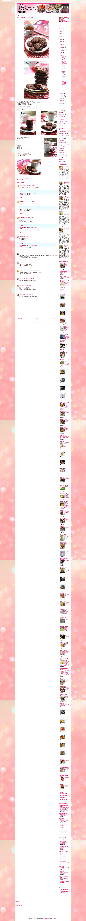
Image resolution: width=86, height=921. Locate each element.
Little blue (21, 278)
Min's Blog (62, 368)
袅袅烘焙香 (62, 510)
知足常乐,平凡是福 (63, 799)
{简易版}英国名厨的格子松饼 (67, 710)
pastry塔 (60, 148)
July (62, 52)
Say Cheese (67, 352)
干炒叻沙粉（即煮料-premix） (67, 603)
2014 (61, 42)
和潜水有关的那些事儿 (64, 878)
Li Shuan (21, 253)
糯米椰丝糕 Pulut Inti (66, 246)
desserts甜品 (61, 138)
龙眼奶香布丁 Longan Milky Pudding (63, 73)
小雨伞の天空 (62, 797)
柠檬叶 (61, 784)
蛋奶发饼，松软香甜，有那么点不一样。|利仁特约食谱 (64, 833)
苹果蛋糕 (66, 619)
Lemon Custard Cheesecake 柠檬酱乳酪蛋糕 (66, 213)
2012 (61, 100)
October (63, 47)
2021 (61, 33)
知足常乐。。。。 (63, 289)
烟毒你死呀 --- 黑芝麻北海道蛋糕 (67, 688)
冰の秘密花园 (62, 294)
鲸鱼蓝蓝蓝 (21, 236)
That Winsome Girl (64, 851)
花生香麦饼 (67, 412)
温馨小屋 (62, 703)
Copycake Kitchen (64, 626)
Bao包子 (60, 112)
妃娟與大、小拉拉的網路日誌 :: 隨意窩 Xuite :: (64, 825)
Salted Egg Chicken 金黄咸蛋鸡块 (67, 370)
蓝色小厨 (62, 634)
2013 (61, 98)
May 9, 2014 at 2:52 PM (28, 217)
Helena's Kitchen (63, 310)
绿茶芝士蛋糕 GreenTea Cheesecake (64, 62)
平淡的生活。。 (63, 725)
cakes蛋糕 (61, 119)
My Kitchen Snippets (64, 567)
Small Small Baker (63, 534)
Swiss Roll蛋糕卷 (62, 159)
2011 (61, 101)
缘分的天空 (62, 750)
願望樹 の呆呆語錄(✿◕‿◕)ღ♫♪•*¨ (63, 695)
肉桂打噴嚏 (62, 818)
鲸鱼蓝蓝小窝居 (63, 686)
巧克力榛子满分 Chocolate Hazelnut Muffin (63, 88)
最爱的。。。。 (63, 601)
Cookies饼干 (22, 179)
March (62, 93)
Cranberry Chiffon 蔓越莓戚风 (66, 167)
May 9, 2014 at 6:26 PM (27, 253)
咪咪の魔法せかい (63, 593)
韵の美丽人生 (62, 526)
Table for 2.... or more (64, 402)
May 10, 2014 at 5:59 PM (26, 285)
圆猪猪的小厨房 (63, 861)
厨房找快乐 (62, 359)
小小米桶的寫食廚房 (64, 889)
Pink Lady (24, 193)
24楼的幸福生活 (63, 841)
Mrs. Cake (62, 871)
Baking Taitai (63, 467)
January (63, 96)
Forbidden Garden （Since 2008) (64, 717)
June (62, 53)
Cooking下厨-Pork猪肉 (63, 131)
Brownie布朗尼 (62, 117)
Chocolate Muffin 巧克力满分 (66, 182)
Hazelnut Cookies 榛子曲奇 (66, 197)
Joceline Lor (21, 201)
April (62, 91)
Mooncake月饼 (62, 142)
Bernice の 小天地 (63, 419)
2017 (61, 38)
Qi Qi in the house (23, 262)
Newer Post (20, 318)
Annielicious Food (64, 501)
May (62, 55)
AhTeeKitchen (63, 518)
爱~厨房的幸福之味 (63, 326)
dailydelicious (63, 263)
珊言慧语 (62, 759)
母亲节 (61, 290)
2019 (61, 36)
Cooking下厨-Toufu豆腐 (63, 136)
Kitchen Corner (63, 427)
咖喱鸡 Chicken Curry (66, 544)
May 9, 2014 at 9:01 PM (31, 262)
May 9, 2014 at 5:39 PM (32, 245)
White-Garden (63, 302)
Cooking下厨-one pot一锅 (64, 128)
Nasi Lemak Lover (63, 493)
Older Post (54, 318)
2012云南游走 (62, 857)
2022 (61, 31)
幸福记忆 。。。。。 (64, 477)
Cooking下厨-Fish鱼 (62, 126)
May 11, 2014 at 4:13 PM (28, 294)
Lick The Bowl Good (64, 846)
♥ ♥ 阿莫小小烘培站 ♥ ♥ (64, 795)
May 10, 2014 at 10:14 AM (29, 278)
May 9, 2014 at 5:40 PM (32, 209)
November (63, 45)
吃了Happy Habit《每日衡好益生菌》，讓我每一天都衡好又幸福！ (64, 820)
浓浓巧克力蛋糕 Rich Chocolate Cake (63, 58)
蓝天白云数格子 (63, 435)
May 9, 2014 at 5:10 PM (28, 236)
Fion (20, 285)
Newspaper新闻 (62, 146)
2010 (61, 103)
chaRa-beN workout (64, 884)
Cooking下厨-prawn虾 (63, 133)
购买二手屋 (67, 486)
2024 (61, 28)
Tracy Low (21, 294)
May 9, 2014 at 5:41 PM (32, 193)
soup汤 (60, 157)
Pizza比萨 (61, 150)
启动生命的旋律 (63, 411)
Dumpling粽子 (61, 140)
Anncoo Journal (63, 276)
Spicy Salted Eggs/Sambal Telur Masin (67, 570)
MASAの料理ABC (63, 271)
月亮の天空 (62, 708)
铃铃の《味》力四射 (64, 485)
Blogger (55, 918)
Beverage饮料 (61, 114)
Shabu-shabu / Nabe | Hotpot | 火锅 (66, 321)
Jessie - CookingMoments (63, 793)
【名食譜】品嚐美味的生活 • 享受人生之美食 (64, 892)
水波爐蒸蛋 (62, 827)
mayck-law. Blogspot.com (24, 270)
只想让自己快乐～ (63, 542)
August (62, 50)
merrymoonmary (45, 918)
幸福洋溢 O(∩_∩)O (63, 609)
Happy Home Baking (64, 642)
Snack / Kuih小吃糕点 (63, 155)
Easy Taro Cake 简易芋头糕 (66, 680)
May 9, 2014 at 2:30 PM (30, 185)
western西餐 (61, 161)
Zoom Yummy (63, 837)
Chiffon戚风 (61, 123)
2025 (61, 26)
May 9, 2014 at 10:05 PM (34, 270)
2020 (61, 34)
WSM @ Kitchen (63, 650)
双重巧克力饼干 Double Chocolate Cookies (63, 83)
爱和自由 (62, 866)
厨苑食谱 (62, 441)
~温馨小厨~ (62, 351)
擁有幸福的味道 (63, 459)
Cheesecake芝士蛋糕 (63, 121)
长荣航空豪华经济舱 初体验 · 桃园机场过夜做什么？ (64, 437)
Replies (22, 191)
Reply (20, 188)
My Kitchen (62, 318)
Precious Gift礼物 (62, 152)
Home (37, 318)
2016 (61, 39)
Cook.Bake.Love (63, 678)
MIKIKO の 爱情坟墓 (64, 334)
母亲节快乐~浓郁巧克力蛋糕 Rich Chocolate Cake (64, 77)
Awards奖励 (61, 110)
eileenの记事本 (63, 385)
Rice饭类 (60, 154)
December (63, 44)
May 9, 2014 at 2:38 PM (29, 201)
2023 (61, 30)
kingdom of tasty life (64, 767)
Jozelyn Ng (21, 217)
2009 (61, 105)
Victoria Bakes (22, 185)
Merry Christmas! (63, 838)
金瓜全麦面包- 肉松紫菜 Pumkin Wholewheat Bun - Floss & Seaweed (64, 67)
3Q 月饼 (66, 344)
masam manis (63, 550)
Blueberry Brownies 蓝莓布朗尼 (67, 578)
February (63, 95)
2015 (61, 41)
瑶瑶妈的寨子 (62, 856)
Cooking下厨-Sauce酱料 (63, 135)
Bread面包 (61, 116)
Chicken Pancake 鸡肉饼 (64, 277)
